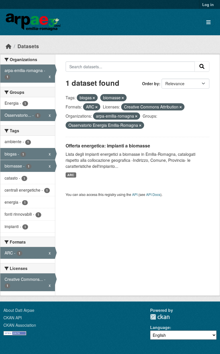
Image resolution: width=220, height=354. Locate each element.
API (135, 194)
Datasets (28, 46)
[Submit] (202, 66)
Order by (150, 83)
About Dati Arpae (18, 310)
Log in (208, 4)
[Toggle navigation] (208, 22)
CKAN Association (19, 325)
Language (160, 327)
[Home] (8, 46)
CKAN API (12, 317)
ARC (70, 175)
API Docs (153, 194)
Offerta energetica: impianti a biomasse (108, 145)
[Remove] (94, 98)
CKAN (160, 317)
